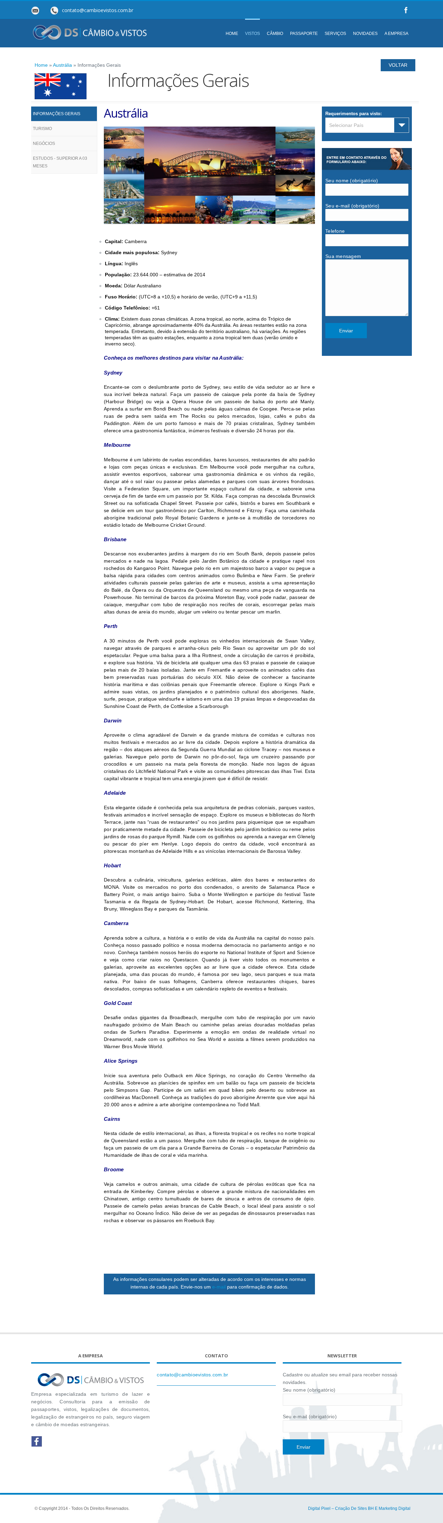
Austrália (62, 65)
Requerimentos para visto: (353, 113)
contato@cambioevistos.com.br (192, 1374)
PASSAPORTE (304, 33)
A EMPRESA (396, 33)
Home (41, 65)
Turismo (42, 128)
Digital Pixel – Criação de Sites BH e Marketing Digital (359, 1508)
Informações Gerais (56, 113)
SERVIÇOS (335, 33)
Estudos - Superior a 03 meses (60, 162)
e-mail (219, 1287)
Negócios (44, 143)
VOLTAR (398, 65)
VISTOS (252, 33)
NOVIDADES (365, 33)
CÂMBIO (275, 33)
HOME (232, 33)
